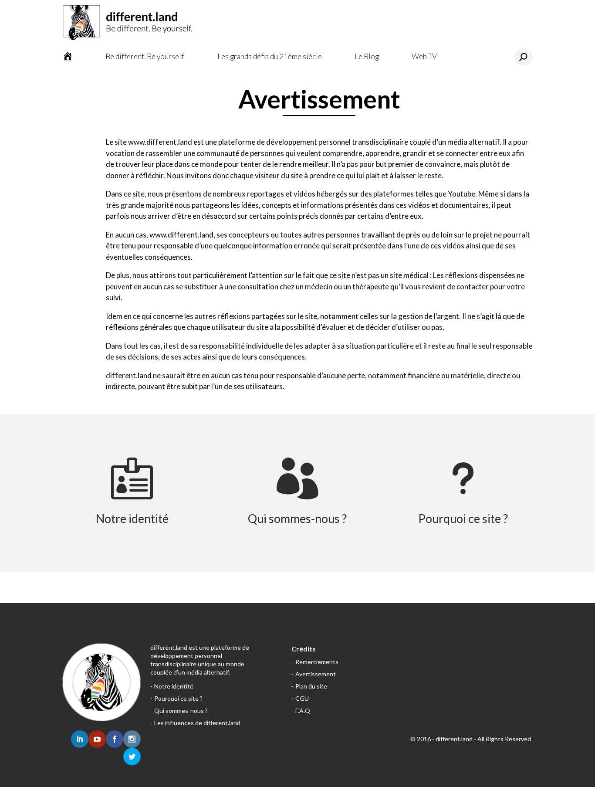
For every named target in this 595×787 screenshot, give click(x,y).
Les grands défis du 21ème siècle (269, 56)
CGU (302, 698)
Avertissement (315, 674)
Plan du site (311, 686)
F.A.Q (302, 710)
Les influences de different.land (197, 722)
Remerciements (316, 661)
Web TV (424, 56)
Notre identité (132, 518)
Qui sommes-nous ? (297, 518)
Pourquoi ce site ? (463, 518)
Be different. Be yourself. (145, 56)
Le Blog (367, 56)
